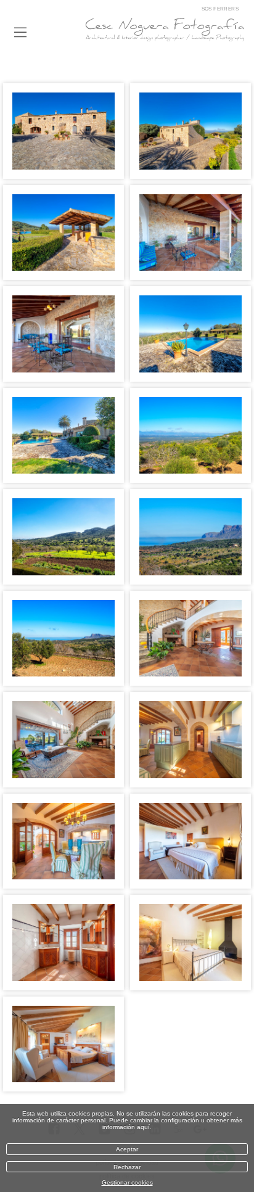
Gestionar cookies (127, 1182)
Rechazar (127, 1167)
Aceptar (127, 1149)
